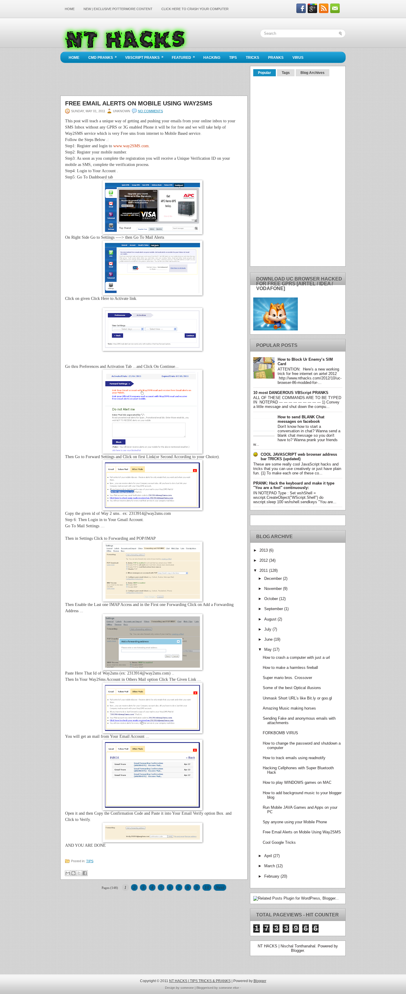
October (271, 598)
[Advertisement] (168, 16)
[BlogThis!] (73, 873)
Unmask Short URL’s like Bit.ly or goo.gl (297, 698)
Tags (286, 73)
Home (70, 9)
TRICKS (252, 58)
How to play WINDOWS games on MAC (297, 782)
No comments (150, 111)
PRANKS (276, 58)
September (274, 609)
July (268, 629)
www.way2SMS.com (131, 146)
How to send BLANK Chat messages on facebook (301, 419)
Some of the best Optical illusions (292, 688)
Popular (264, 73)
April (268, 856)
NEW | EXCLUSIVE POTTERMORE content (118, 9)
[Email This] (68, 873)
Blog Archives (312, 73)
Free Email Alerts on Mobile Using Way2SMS (138, 103)
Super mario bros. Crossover (287, 677)
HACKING (211, 58)
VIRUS (297, 58)
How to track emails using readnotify (294, 758)
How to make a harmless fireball (290, 667)
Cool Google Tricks (279, 842)
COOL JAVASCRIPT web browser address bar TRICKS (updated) (299, 456)
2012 (264, 560)
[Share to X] (79, 873)
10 (206, 887)
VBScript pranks (144, 57)
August (271, 619)
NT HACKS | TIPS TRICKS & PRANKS (200, 981)
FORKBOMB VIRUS (280, 733)
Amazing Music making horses (289, 708)
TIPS (233, 58)
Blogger (297, 950)
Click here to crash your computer (195, 9)
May (268, 649)
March (270, 866)
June (269, 639)
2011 (264, 570)
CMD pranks (102, 57)
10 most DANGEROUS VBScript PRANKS (290, 392)
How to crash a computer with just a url (296, 657)
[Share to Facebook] (85, 873)
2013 (264, 550)
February (272, 876)
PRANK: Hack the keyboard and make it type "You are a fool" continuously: (293, 485)
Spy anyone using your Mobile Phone (295, 822)
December (273, 578)
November (273, 588)
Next (220, 887)
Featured (183, 57)
